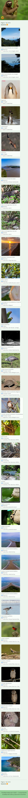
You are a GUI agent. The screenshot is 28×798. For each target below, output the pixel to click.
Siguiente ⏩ (4, 24)
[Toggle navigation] (25, 17)
